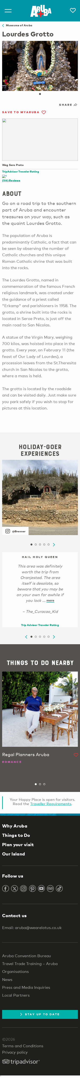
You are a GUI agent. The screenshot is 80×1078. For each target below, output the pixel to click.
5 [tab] (49, 544)
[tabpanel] (40, 66)
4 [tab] (44, 544)
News (7, 979)
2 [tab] (36, 544)
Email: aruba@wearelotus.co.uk (32, 927)
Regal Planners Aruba (25, 754)
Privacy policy (15, 1052)
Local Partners (16, 995)
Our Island (13, 854)
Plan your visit (18, 844)
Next (54, 545)
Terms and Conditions (22, 1045)
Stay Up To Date (42, 1014)
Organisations (15, 971)
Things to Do (16, 835)
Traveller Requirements (50, 803)
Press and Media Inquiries (26, 987)
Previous (26, 637)
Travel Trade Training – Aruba (30, 963)
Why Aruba (14, 826)
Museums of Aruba (18, 25)
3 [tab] (40, 544)
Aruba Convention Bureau (26, 955)
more (50, 600)
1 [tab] (40, 94)
